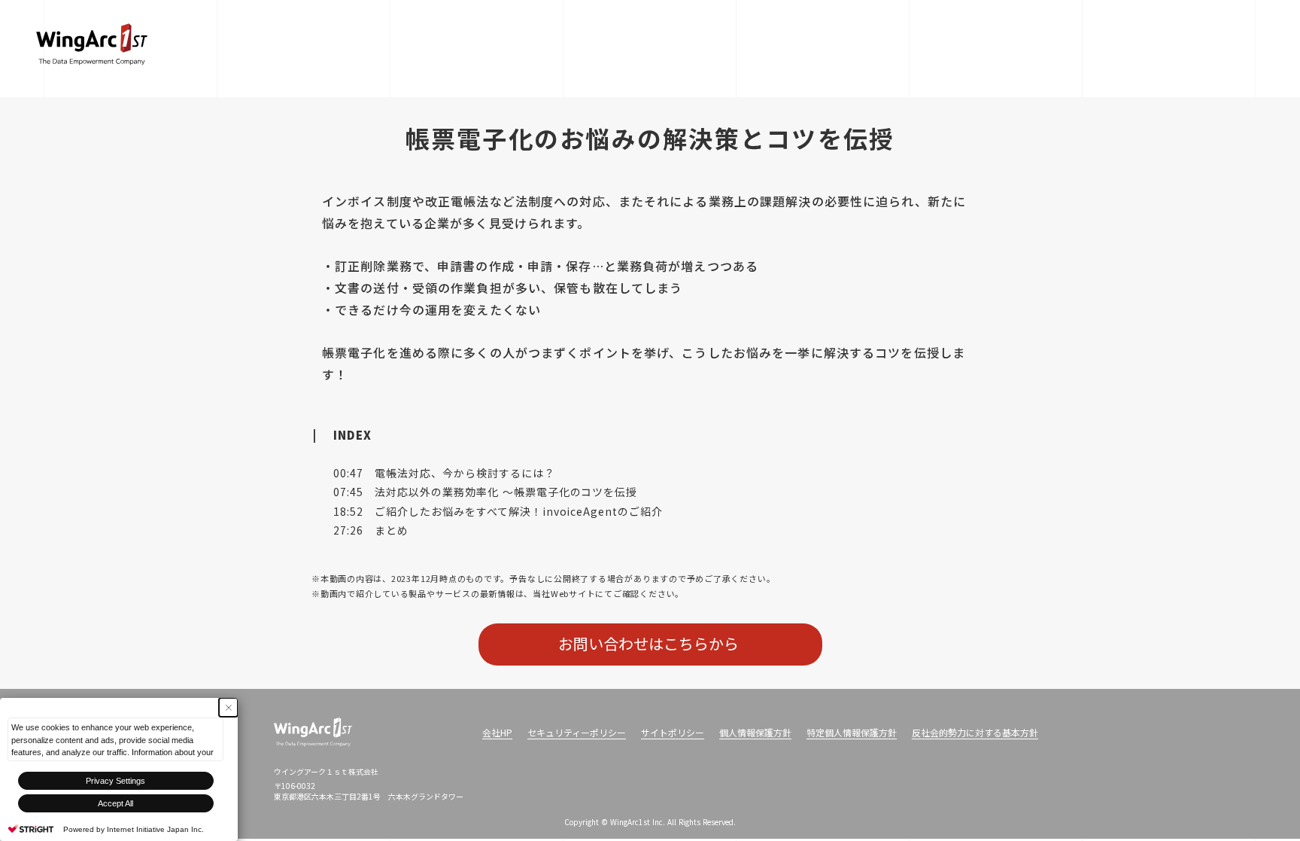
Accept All (115, 803)
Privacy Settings (115, 780)
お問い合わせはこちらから (650, 643)
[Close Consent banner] (228, 707)
